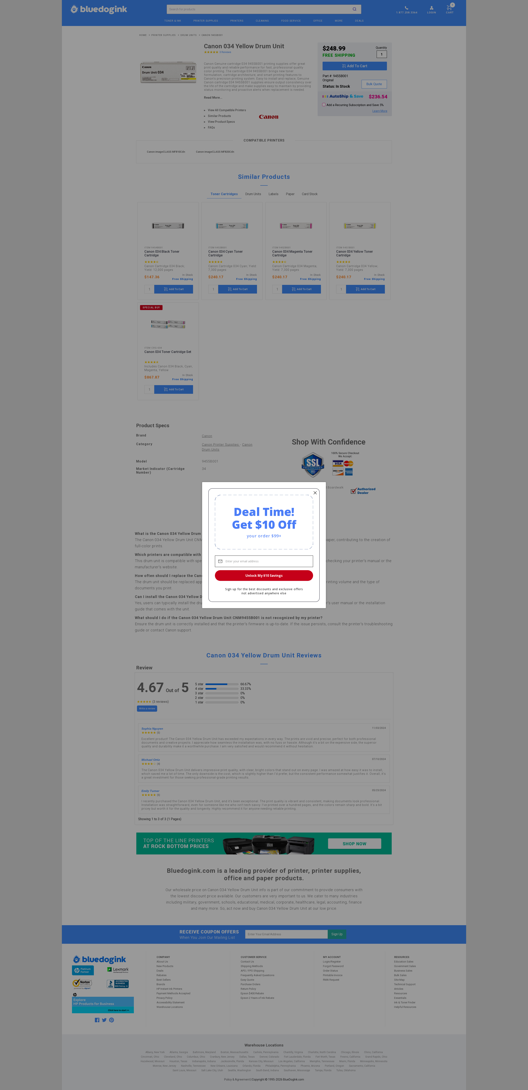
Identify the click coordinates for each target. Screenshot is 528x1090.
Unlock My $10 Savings (264, 575)
